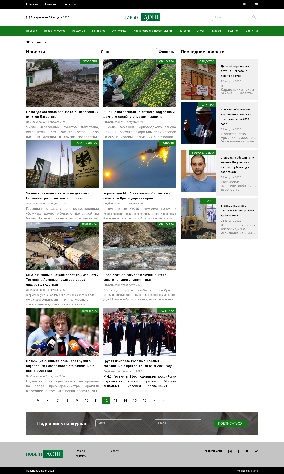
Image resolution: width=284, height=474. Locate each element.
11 (96, 400)
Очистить (166, 51)
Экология (252, 30)
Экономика (119, 30)
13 (115, 400)
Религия (233, 30)
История (184, 30)
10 (86, 400)
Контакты (69, 4)
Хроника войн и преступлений (153, 30)
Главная (32, 4)
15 (135, 400)
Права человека (54, 30)
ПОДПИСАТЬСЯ (230, 423)
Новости (50, 4)
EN (256, 4)
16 (144, 400)
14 (125, 400)
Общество (78, 30)
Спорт (200, 30)
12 (106, 400)
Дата (105, 51)
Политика (98, 30)
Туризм (216, 30)
